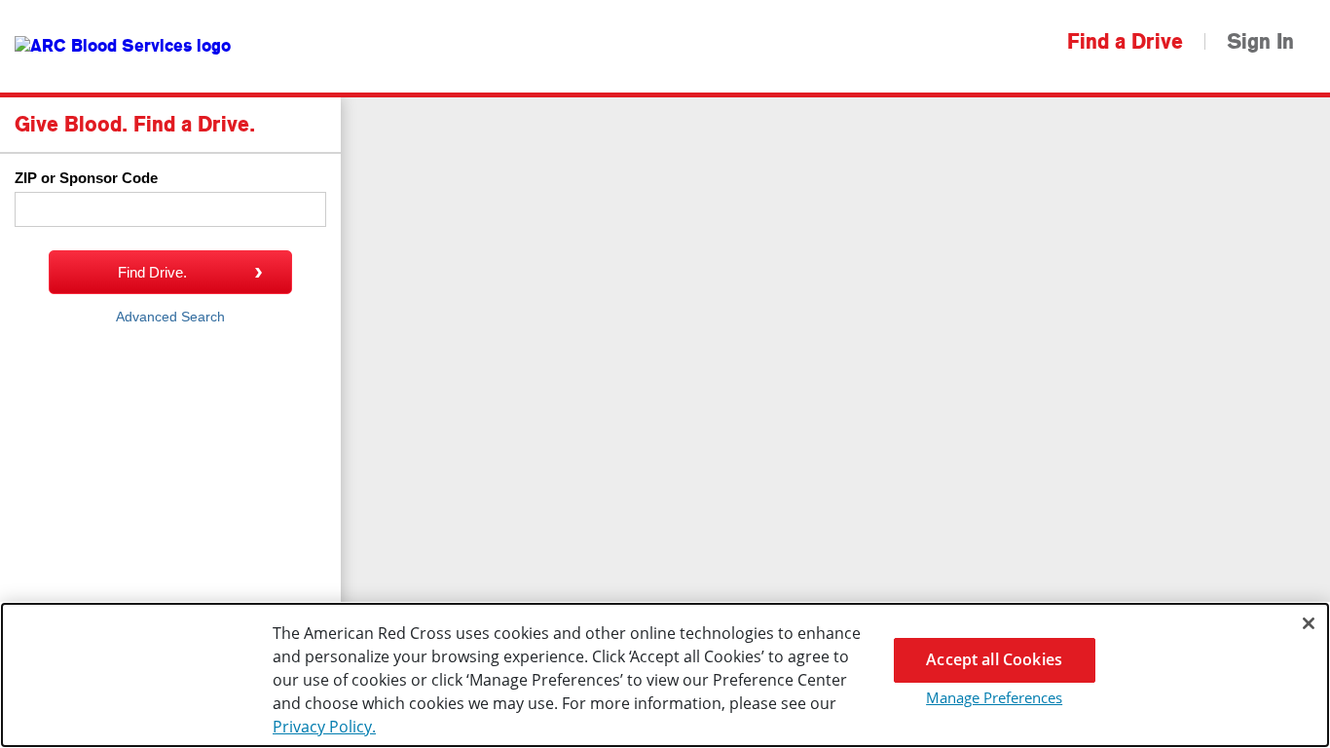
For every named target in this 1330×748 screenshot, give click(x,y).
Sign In (1260, 42)
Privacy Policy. (324, 726)
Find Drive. (152, 272)
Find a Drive (1125, 42)
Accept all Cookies (994, 659)
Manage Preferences (994, 697)
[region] (665, 675)
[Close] (1308, 623)
